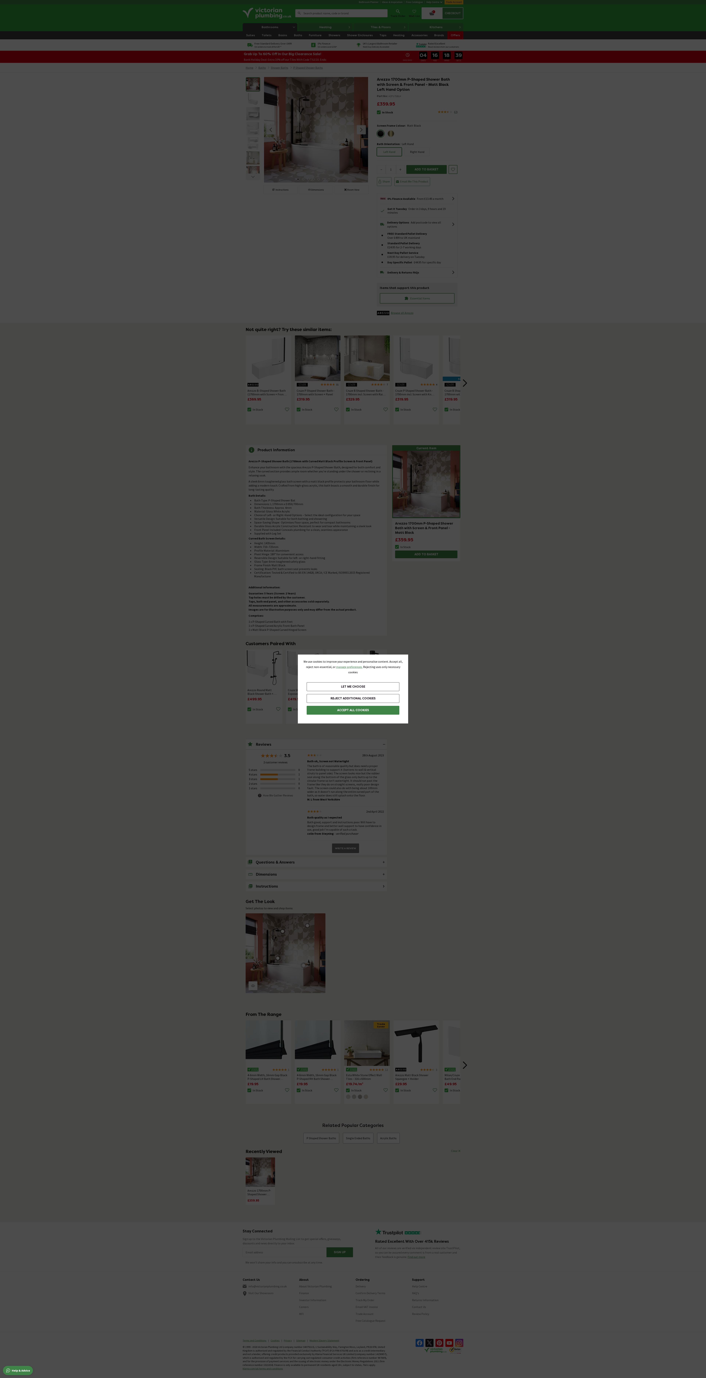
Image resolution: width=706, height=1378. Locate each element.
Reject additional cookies (353, 698)
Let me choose (353, 687)
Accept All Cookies (353, 710)
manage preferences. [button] (349, 667)
